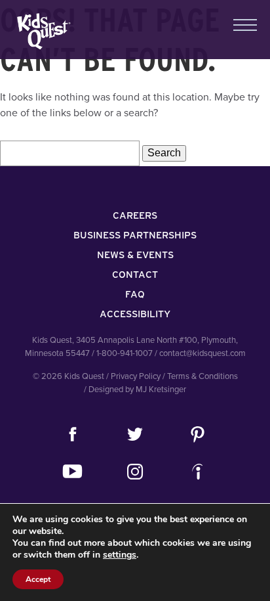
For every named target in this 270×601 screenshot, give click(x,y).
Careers (135, 215)
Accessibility (135, 314)
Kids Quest (42, 31)
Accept (38, 579)
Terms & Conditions (202, 376)
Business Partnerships (135, 235)
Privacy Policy (136, 376)
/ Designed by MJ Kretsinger (135, 389)
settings (119, 555)
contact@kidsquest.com (202, 353)
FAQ (135, 294)
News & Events (135, 255)
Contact (135, 274)
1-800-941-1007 (124, 353)
